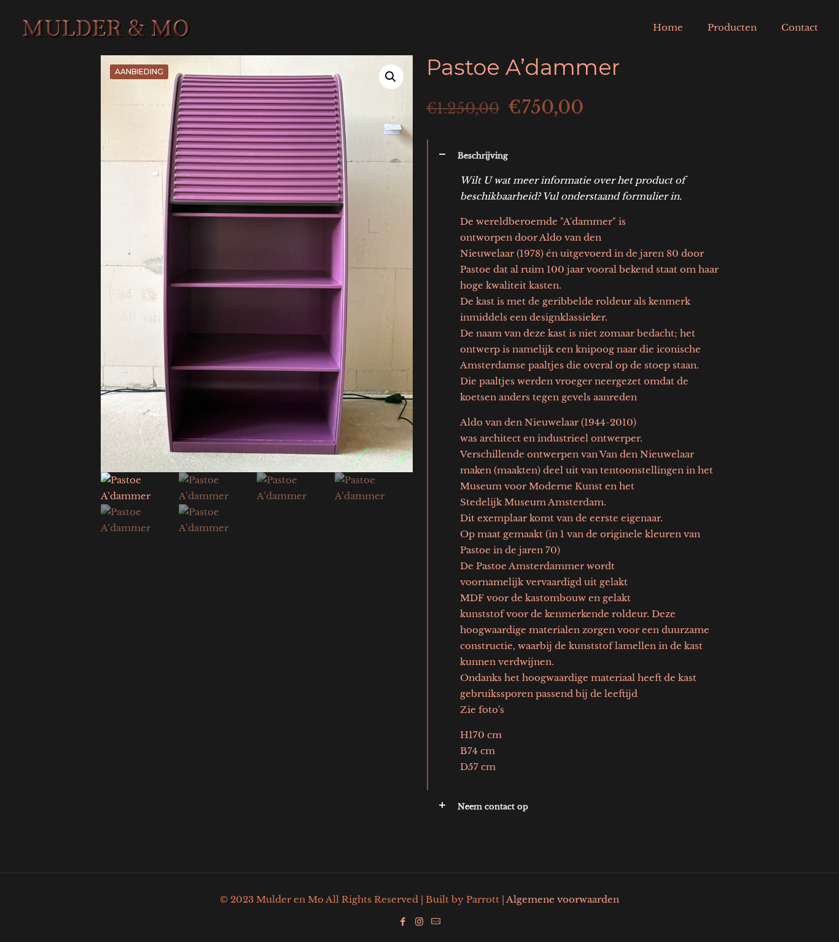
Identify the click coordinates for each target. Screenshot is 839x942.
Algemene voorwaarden (562, 899)
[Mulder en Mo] (106, 27)
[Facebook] (402, 921)
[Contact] (435, 921)
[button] (391, 76)
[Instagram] (419, 921)
